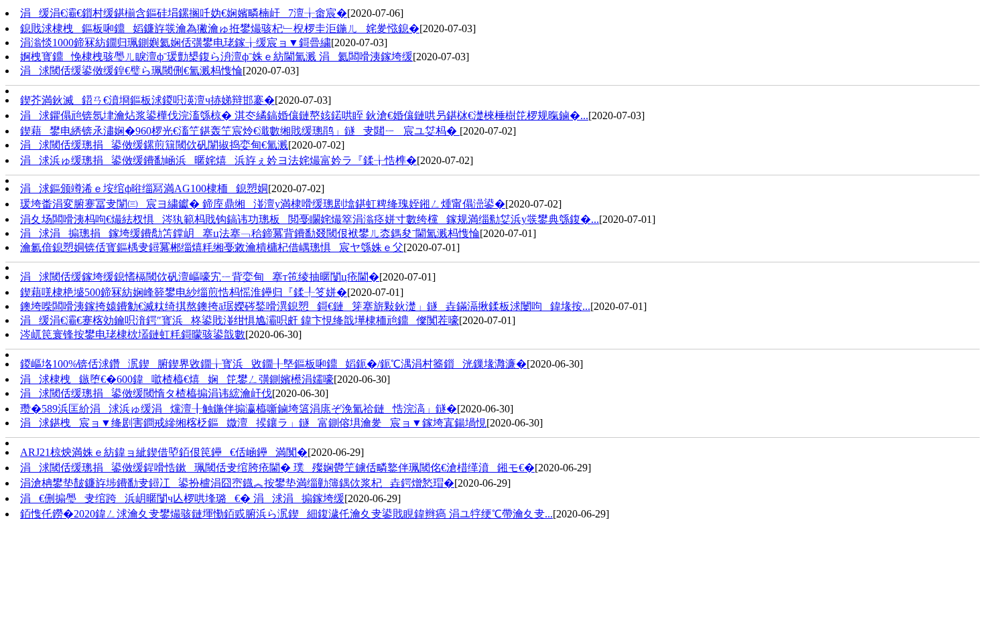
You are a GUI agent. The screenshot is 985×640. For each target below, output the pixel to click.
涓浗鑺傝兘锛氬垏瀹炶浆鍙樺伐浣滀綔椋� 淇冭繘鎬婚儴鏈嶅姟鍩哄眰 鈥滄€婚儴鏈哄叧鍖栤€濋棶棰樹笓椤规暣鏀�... (304, 115)
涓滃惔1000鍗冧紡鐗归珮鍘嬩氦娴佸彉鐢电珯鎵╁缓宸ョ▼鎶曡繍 (175, 42)
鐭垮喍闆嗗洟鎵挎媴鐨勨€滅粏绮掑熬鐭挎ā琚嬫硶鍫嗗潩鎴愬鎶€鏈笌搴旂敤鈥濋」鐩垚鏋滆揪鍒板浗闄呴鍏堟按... (305, 306)
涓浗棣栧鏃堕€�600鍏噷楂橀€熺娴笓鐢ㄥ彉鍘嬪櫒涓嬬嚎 (177, 379)
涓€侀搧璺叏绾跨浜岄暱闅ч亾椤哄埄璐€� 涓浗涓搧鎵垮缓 (182, 498)
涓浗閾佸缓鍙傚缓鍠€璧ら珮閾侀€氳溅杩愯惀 (131, 70)
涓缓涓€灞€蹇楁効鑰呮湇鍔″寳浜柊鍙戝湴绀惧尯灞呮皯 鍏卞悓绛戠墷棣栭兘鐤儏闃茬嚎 (239, 320)
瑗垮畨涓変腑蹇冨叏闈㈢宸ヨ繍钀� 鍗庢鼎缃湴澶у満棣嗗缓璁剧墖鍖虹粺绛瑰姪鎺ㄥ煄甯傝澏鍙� (262, 204)
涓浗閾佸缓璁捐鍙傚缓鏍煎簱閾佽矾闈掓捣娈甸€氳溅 (154, 145)
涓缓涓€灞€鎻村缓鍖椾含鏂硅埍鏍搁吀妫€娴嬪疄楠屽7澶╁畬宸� (183, 13)
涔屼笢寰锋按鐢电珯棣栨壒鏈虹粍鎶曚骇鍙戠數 (132, 334)
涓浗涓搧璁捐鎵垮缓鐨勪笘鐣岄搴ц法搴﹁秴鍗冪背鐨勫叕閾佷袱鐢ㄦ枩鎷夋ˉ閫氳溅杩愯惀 (250, 233)
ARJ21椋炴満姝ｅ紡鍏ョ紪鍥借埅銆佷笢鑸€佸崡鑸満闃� (164, 452)
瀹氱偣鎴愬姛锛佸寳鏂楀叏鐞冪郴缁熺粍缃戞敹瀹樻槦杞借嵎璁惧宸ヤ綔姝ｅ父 (211, 247)
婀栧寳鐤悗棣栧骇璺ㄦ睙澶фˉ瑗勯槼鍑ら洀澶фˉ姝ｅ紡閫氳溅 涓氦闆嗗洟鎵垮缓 (216, 56)
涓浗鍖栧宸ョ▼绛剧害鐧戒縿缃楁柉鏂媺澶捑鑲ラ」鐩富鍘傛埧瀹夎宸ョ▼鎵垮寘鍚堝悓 (253, 422)
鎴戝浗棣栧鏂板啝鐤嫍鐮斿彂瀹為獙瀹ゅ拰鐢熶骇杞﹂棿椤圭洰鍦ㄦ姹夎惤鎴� (219, 28)
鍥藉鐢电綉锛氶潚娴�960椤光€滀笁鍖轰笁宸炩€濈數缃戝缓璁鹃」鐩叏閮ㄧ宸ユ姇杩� (240, 131)
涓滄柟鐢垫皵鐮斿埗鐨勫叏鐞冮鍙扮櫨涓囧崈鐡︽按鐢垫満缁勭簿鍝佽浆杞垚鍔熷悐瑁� (237, 483)
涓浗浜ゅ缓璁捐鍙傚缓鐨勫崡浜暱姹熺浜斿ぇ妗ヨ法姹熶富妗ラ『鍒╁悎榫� (218, 160)
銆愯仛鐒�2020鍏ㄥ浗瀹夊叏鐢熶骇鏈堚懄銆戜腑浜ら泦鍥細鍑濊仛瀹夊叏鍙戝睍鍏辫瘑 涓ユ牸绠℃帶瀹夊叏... (286, 513)
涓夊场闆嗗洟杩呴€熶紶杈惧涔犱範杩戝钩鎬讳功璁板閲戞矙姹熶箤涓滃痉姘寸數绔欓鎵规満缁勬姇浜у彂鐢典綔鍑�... (309, 219)
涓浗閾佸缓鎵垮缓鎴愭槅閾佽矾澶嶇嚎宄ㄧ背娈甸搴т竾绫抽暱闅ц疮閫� (199, 277)
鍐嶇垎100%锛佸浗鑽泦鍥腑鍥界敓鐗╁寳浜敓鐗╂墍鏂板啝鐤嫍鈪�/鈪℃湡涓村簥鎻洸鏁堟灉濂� (273, 364)
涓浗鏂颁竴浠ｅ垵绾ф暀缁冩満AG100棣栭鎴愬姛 (144, 188)
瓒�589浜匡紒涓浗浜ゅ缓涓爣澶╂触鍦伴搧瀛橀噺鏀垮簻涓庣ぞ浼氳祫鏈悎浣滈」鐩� (238, 408)
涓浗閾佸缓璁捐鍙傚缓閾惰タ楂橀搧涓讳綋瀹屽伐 (146, 393)
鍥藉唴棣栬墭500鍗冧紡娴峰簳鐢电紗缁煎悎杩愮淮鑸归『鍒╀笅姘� (183, 292)
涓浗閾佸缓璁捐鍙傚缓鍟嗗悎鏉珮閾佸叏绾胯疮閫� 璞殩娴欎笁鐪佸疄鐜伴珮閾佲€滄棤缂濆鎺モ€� (277, 467)
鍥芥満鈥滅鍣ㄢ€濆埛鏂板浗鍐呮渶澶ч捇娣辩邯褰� (147, 100)
